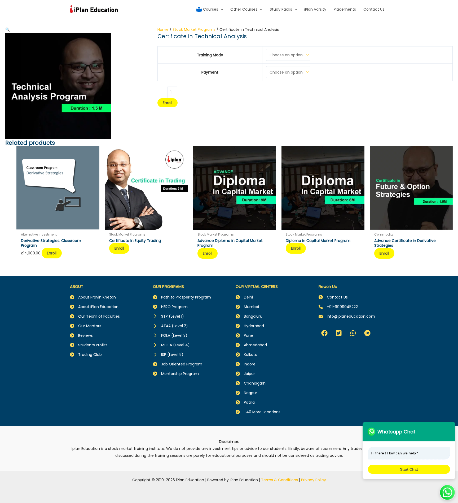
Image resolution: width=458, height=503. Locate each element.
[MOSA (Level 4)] (171, 345)
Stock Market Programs (194, 29)
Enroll (167, 102)
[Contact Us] (333, 297)
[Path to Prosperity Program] (182, 297)
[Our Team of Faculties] (95, 316)
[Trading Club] (86, 354)
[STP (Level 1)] (168, 316)
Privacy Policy (313, 480)
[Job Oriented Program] (177, 364)
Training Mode (210, 55)
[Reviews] (81, 335)
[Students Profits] (89, 345)
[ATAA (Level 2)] (170, 325)
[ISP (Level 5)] (168, 354)
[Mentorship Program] (176, 373)
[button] (7, 29)
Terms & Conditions (279, 480)
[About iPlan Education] (94, 306)
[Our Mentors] (85, 325)
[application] (220, 9)
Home (163, 29)
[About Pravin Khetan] (93, 297)
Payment (209, 72)
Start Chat (409, 469)
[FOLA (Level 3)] (170, 335)
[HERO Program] (170, 306)
